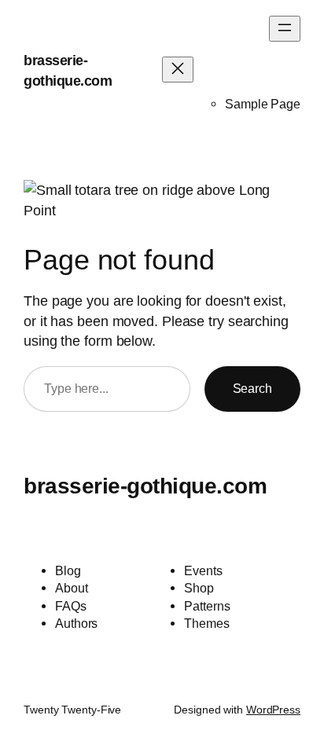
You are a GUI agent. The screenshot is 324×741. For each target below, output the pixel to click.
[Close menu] (177, 70)
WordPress (273, 709)
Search (252, 388)
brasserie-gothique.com (145, 485)
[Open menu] (284, 29)
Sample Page (262, 104)
